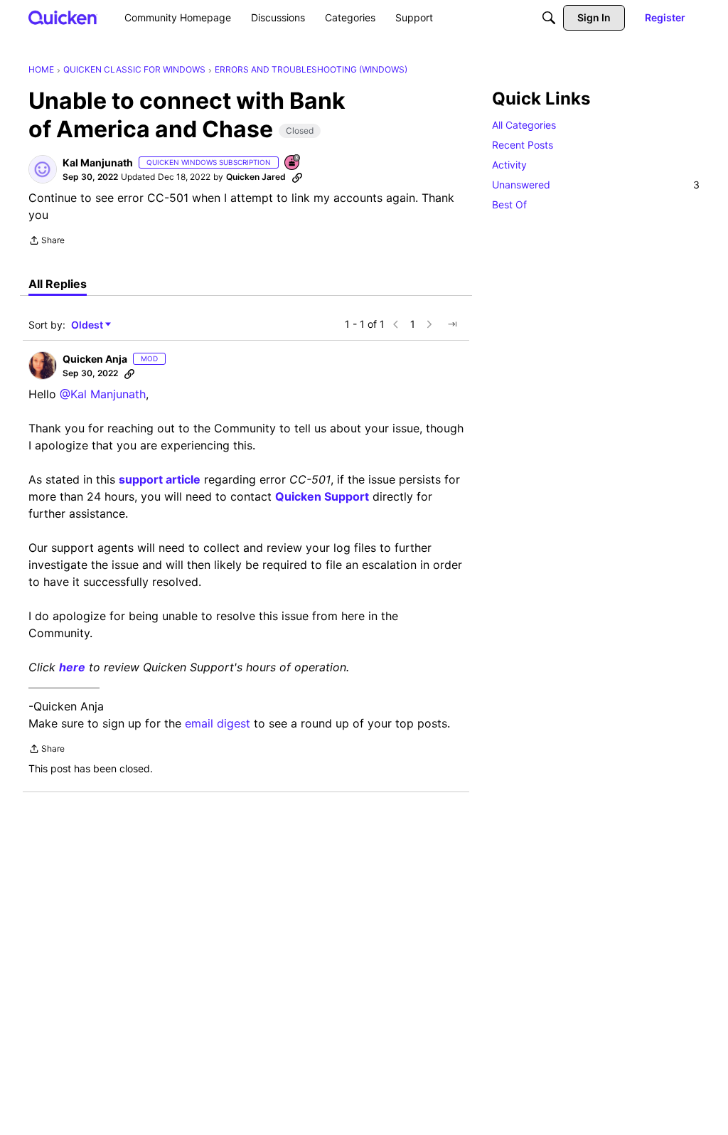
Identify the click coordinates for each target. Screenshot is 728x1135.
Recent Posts (522, 145)
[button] (42, 169)
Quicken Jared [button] (256, 176)
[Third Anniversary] (292, 163)
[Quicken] (62, 17)
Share (46, 242)
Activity (509, 165)
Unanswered (596, 184)
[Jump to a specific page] (452, 324)
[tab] (57, 284)
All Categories (524, 125)
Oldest (88, 325)
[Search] (549, 18)
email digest (217, 723)
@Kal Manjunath (103, 394)
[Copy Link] (297, 177)
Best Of (509, 204)
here (72, 667)
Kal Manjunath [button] (98, 162)
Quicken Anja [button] (95, 359)
